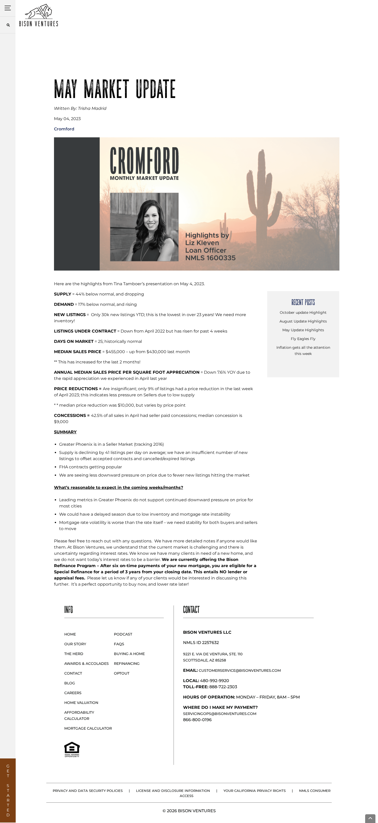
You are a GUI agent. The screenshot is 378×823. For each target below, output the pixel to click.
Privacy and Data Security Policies (88, 791)
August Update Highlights (303, 321)
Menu (7, 8)
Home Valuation (81, 702)
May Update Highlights (303, 330)
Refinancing (127, 663)
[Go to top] (370, 818)
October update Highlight (303, 312)
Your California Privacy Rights (254, 791)
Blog (69, 683)
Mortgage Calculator (88, 728)
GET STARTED (8, 790)
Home (70, 634)
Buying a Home (129, 653)
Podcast (123, 634)
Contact (73, 673)
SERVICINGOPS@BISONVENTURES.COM (219, 713)
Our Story (75, 644)
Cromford (64, 129)
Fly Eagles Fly (303, 338)
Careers (73, 693)
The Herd (73, 653)
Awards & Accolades (86, 663)
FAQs (119, 644)
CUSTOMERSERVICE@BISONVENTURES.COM (240, 670)
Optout (121, 673)
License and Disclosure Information (173, 791)
